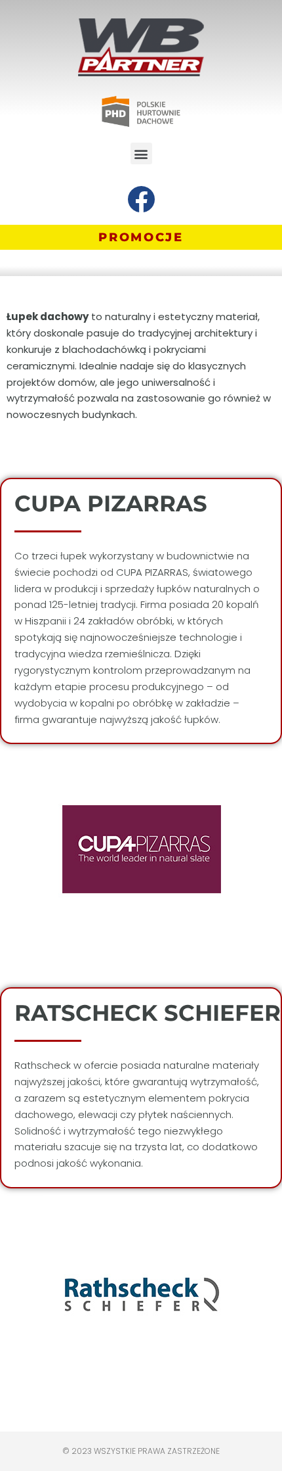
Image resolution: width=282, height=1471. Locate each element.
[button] (141, 153)
